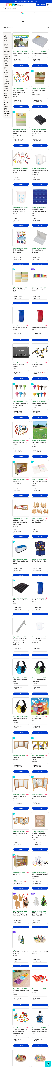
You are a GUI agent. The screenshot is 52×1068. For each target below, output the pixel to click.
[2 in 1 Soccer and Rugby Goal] (40, 430)
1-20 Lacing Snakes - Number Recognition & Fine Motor (19, 92)
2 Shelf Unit (16, 481)
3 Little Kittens (36, 718)
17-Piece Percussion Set (20, 442)
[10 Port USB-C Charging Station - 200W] (40, 119)
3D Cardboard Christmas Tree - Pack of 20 (39, 914)
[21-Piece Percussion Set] (40, 548)
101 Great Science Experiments (18, 251)
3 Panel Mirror (17, 757)
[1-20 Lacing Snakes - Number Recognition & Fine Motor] (21, 78)
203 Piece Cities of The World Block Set (39, 521)
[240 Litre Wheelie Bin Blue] (40, 587)
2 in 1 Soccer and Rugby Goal (39, 443)
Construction (7, 51)
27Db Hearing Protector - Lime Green (39, 681)
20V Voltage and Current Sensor (20, 562)
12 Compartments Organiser (37, 251)
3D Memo (35, 991)
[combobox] (26, 8)
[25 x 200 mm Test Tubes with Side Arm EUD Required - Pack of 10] (21, 626)
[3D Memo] (40, 978)
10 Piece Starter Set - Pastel (19, 132)
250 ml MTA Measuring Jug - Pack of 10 (38, 640)
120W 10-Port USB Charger (18, 365)
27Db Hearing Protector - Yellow (20, 719)
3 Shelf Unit (16, 874)
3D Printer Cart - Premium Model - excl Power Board (39, 1030)
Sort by (4, 27)
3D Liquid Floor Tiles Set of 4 (21, 992)
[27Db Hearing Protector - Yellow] (21, 706)
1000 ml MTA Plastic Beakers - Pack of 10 (19, 210)
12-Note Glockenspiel (38, 289)
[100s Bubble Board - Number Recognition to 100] (40, 196)
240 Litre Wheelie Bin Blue (39, 600)
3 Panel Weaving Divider (39, 796)
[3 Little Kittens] (40, 706)
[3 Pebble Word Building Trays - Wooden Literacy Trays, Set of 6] (40, 820)
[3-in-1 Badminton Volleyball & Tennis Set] (40, 861)
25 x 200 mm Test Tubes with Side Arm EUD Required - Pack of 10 (20, 641)
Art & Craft (6, 42)
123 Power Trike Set (37, 364)
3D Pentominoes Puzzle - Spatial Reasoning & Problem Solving (20, 1031)
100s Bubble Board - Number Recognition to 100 (39, 211)
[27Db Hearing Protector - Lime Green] (40, 667)
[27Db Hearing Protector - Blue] (21, 667)
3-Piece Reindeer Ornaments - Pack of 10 (20, 914)
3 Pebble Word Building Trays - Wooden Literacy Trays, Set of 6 (39, 835)
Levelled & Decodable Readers (6, 85)
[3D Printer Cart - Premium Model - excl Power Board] (40, 1017)
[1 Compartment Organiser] (40, 41)
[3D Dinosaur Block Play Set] (40, 939)
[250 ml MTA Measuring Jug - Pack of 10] (40, 626)
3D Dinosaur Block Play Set (40, 952)
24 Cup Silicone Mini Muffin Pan (21, 601)
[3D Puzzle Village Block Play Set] (40, 1058)
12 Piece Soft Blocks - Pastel (19, 290)
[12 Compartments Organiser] (40, 237)
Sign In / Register (41, 4)
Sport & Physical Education (6, 110)
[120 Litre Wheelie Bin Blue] (21, 315)
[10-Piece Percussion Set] (21, 158)
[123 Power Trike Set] (40, 352)
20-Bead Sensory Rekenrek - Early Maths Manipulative (20, 522)
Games (5, 74)
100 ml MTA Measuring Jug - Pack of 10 (40, 171)
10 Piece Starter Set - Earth (38, 91)
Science (6, 106)
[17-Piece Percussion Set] (21, 430)
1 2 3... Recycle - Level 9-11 (21, 53)
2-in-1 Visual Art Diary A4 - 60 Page (39, 482)
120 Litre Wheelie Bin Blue (20, 328)
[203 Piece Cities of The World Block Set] (40, 507)
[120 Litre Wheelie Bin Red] (40, 315)
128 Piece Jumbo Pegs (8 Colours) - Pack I (39, 404)
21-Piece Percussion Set (39, 561)
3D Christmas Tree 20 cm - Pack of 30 (21, 953)
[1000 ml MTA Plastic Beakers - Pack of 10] (21, 196)
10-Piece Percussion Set (20, 170)
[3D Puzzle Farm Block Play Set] (21, 1058)
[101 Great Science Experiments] (21, 237)
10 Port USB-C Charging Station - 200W (39, 132)
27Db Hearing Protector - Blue (20, 681)
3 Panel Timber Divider (19, 796)
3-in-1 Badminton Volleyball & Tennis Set (40, 875)
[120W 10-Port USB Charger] (21, 352)
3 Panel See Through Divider (38, 758)
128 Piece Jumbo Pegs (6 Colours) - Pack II (20, 404)
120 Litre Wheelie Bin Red (39, 328)
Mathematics (7, 88)
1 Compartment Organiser (39, 53)
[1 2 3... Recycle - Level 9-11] (21, 41)
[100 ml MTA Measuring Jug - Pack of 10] (40, 158)
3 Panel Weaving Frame (20, 833)
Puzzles (6, 101)
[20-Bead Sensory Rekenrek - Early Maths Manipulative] (21, 507)
